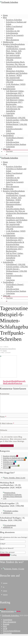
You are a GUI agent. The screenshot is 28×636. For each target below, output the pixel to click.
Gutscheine (10, 86)
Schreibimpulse (12, 33)
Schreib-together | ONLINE (17, 120)
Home (5, 15)
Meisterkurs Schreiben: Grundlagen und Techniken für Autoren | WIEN (16, 73)
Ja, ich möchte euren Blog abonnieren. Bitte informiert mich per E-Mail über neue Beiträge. (13, 439)
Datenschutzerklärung (11, 631)
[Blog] (7, 611)
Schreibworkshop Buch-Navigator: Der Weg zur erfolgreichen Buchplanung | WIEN (16, 65)
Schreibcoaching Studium (16, 144)
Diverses (9, 37)
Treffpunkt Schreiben (10, 615)
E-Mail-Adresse (7, 423)
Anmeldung (7, 620)
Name (3, 417)
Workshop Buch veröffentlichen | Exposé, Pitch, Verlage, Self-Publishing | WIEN (16, 49)
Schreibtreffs (8, 115)
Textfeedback (8, 135)
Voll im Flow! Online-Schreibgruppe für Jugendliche (14, 108)
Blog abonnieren (12, 40)
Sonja (5, 350)
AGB (5, 628)
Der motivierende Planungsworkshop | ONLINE (14, 57)
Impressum (7, 633)
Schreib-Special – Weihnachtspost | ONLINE (16, 123)
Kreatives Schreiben (14, 20)
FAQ (5, 626)
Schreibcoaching (12, 142)
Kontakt (6, 624)
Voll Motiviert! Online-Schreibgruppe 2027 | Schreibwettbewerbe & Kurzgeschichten (15, 94)
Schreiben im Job (13, 31)
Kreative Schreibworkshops (14, 44)
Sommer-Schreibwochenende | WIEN (14, 128)
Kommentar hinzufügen (8, 349)
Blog (5, 17)
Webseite (3, 430)
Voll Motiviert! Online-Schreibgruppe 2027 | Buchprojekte (15, 102)
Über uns (6, 149)
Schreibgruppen (9, 89)
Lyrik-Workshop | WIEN (15, 84)
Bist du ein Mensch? (7, 548)
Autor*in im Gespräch (15, 35)
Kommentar (4, 394)
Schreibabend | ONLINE (15, 118)
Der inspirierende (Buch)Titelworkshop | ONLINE (15, 79)
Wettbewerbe (8, 42)
